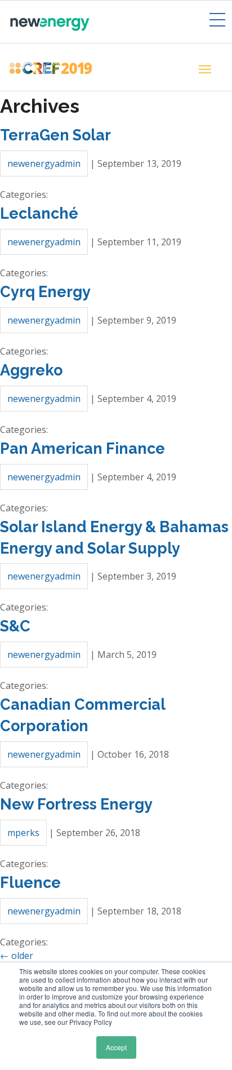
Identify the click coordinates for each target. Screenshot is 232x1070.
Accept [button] (116, 1047)
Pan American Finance (82, 448)
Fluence (30, 882)
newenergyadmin (44, 163)
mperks (23, 832)
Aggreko (31, 370)
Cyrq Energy (45, 291)
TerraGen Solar (55, 135)
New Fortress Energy (76, 804)
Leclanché (39, 213)
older (16, 955)
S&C (15, 626)
